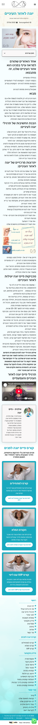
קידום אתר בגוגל (24, 723)
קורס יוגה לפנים (28, 637)
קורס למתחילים (19, 483)
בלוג (21, 18)
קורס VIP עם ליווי (19, 574)
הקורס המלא (19, 529)
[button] (35, 4)
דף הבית (26, 18)
